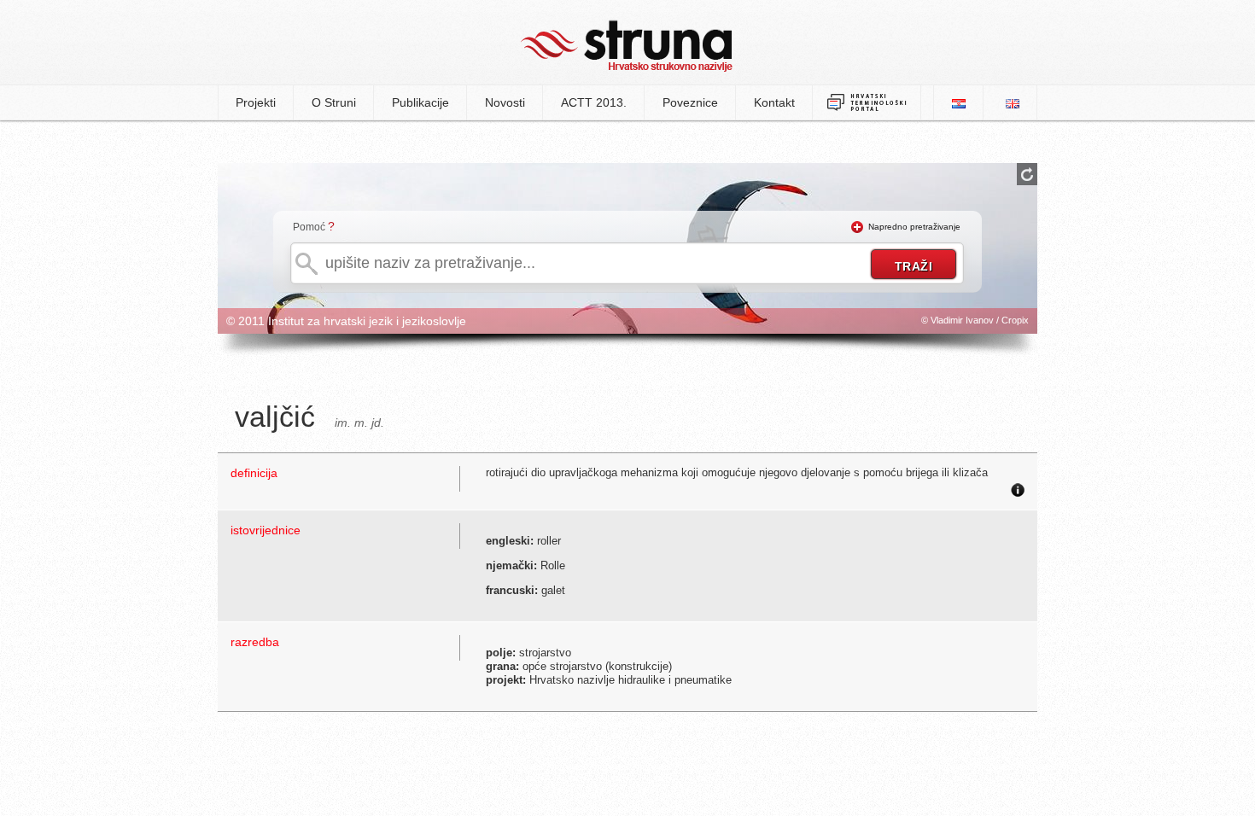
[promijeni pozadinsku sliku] (1027, 174)
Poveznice (690, 102)
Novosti (505, 102)
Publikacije (420, 102)
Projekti (256, 102)
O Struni (334, 102)
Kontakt (774, 102)
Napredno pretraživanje (914, 226)
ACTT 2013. (594, 102)
